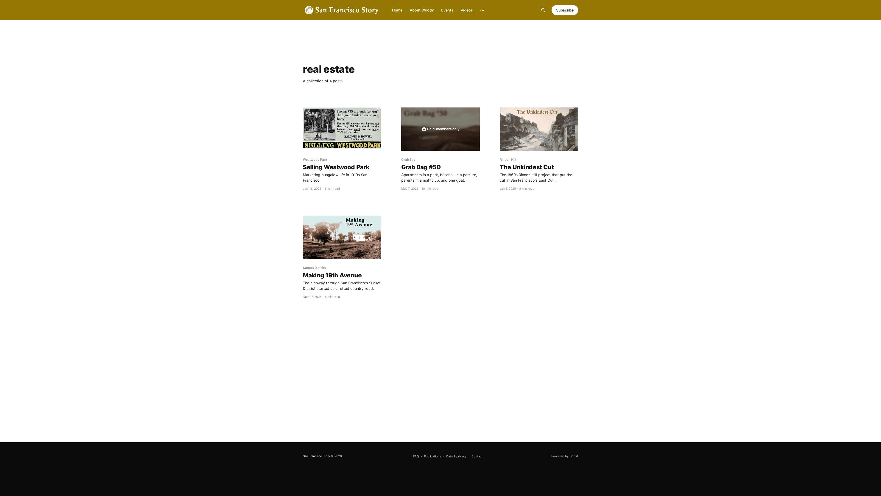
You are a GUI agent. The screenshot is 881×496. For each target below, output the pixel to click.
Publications (432, 456)
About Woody (422, 10)
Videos (467, 10)
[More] (482, 10)
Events (447, 10)
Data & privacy (456, 456)
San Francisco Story (316, 456)
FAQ (416, 456)
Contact (477, 456)
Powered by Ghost (564, 456)
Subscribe (565, 10)
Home (397, 10)
